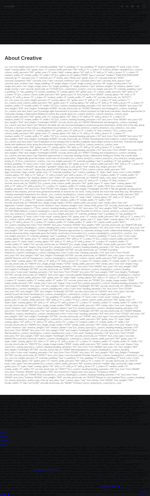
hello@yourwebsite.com (45, 469)
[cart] (143, 6)
